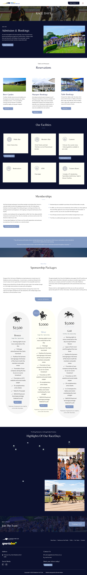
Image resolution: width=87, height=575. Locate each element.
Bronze (17, 335)
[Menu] (83, 3)
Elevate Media (59, 572)
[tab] (43, 299)
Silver (43, 332)
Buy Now (17, 402)
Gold (69, 331)
